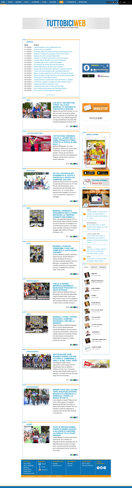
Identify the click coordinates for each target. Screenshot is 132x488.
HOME (3, 2)
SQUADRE (18, 2)
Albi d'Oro (44, 470)
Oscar (43, 467)
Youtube (69, 465)
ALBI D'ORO (52, 2)
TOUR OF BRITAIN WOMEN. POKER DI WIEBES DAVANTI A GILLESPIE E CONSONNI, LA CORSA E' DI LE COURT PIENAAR (64, 431)
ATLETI (26, 2)
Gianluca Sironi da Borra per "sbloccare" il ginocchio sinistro (53, 69)
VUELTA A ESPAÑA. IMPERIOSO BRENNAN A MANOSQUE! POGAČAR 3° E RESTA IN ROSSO (65, 286)
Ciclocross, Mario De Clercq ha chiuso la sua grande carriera (53, 52)
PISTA (29, 208)
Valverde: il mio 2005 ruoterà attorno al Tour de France (51, 58)
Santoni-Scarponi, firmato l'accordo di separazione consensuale (54, 75)
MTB (28, 100)
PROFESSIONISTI (33, 281)
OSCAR (44, 2)
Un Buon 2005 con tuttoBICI (42, 49)
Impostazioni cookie (29, 473)
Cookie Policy (27, 471)
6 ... (55, 95)
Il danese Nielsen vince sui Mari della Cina (47, 47)
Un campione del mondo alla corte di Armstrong (49, 64)
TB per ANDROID (28, 465)
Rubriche (86, 267)
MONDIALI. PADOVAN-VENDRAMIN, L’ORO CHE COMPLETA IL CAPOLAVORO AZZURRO (65, 249)
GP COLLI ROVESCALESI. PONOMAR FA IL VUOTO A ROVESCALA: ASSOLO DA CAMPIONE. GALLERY (64, 176)
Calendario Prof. (57, 465)
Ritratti (43, 464)
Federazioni (103, 267)
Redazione (26, 467)
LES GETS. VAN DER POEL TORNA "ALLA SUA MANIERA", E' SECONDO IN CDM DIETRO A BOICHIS (64, 105)
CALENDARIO (35, 2)
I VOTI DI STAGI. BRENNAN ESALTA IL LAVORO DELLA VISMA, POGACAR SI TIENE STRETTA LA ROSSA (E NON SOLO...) (65, 140)
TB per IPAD (27, 463)
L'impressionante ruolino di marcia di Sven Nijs (49, 86)
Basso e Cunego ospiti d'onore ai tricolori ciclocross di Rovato (53, 73)
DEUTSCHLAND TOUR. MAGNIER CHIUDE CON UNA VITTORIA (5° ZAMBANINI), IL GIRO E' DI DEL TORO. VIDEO (65, 357)
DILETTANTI (31, 171)
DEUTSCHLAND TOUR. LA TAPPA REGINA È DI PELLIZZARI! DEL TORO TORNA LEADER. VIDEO (97, 227)
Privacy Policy (27, 469)
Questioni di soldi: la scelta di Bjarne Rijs (47, 56)
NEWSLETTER (83, 2)
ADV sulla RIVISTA (87, 465)
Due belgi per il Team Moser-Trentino (45, 77)
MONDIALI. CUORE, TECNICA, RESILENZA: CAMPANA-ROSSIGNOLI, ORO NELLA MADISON (65, 320)
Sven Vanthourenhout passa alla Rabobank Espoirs (50, 88)
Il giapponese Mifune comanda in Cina (46, 84)
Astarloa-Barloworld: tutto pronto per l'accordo (48, 67)
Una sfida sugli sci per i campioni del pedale (48, 62)
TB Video (70, 463)
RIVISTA (10, 2)
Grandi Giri (94, 267)
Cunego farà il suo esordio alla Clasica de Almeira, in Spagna (53, 80)
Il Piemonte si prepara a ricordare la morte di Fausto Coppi (52, 82)
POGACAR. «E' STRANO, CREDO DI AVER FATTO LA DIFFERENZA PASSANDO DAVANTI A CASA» (96, 251)
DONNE (29, 424)
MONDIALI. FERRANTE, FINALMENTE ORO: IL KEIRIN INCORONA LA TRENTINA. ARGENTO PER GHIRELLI (65, 213)
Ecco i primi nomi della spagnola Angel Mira (48, 90)
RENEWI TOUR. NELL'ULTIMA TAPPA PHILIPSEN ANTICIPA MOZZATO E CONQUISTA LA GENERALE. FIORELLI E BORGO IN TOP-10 (65, 393)
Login (124, 2)
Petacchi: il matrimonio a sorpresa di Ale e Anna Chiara (51, 54)
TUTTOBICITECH (71, 2)
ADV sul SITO (86, 463)
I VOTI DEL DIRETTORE (35, 133)
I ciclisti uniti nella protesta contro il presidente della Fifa (51, 71)
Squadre (55, 463)
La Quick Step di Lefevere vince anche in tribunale (50, 60)
